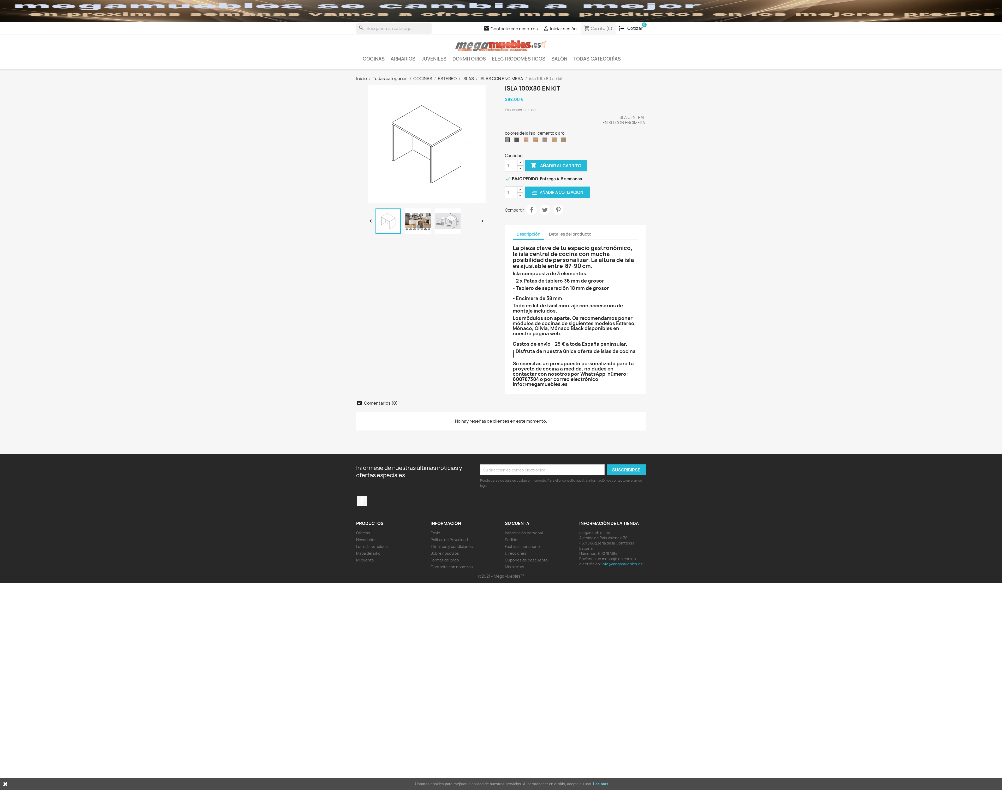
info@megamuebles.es (622, 563)
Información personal (524, 532)
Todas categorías (597, 59)
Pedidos (512, 539)
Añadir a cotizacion (561, 192)
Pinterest (558, 210)
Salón (559, 59)
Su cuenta (517, 523)
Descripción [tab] (528, 234)
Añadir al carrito (555, 165)
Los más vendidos (372, 546)
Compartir (531, 210)
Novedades (366, 539)
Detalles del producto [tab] (570, 234)
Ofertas (363, 532)
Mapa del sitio (368, 553)
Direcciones (515, 553)
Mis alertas (514, 566)
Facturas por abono (522, 546)
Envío (435, 532)
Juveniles (433, 59)
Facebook (362, 501)
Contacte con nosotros (452, 566)
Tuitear (545, 210)
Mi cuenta (365, 560)
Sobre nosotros (445, 553)
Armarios (403, 59)
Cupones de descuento (526, 560)
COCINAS (374, 59)
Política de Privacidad (449, 539)
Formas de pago (445, 560)
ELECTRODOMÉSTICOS (518, 59)
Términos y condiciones (452, 546)
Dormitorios (469, 59)
